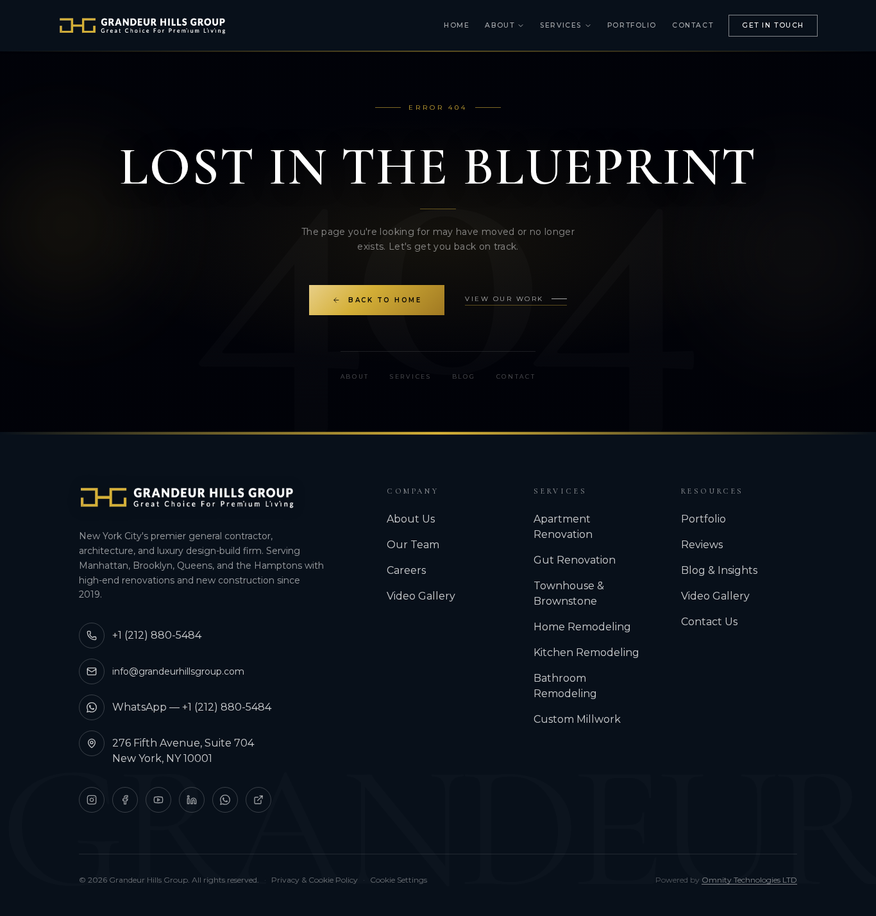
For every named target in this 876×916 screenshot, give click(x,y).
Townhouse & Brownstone (569, 593)
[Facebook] (125, 800)
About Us (411, 519)
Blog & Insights (719, 570)
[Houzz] (258, 800)
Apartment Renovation (563, 526)
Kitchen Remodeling (586, 652)
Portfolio (632, 25)
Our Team (413, 545)
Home (456, 25)
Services (561, 25)
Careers (406, 570)
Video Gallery (421, 596)
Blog (464, 376)
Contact (692, 25)
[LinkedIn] (192, 800)
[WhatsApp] (225, 800)
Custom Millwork (577, 719)
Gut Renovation (575, 560)
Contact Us (709, 622)
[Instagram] (92, 800)
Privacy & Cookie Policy (314, 880)
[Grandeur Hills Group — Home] (187, 497)
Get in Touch (773, 25)
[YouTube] (158, 800)
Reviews (702, 545)
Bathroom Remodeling (565, 686)
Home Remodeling (582, 627)
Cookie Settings (398, 880)
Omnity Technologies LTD (749, 880)
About (499, 25)
